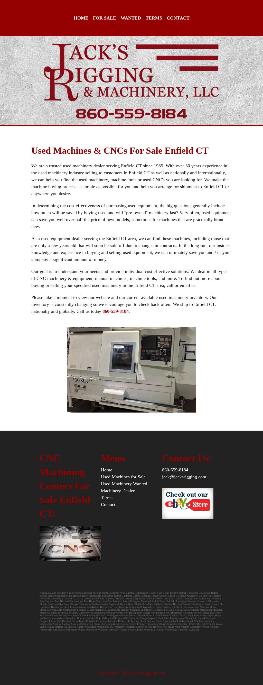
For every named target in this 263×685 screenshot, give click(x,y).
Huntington (57, 607)
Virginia (59, 626)
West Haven (168, 626)
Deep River (139, 598)
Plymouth (200, 618)
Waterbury (119, 626)
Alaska (52, 592)
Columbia (45, 598)
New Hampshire (174, 612)
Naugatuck (99, 612)
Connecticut (57, 598)
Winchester (91, 629)
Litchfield (177, 607)
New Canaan (143, 612)
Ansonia (96, 592)
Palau (166, 618)
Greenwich (114, 604)
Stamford (76, 624)
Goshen (96, 604)
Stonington (87, 624)
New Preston (88, 615)
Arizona (105, 592)
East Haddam (214, 598)
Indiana (82, 607)
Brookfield (95, 595)
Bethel (182, 592)
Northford (71, 618)
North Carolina (170, 615)
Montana (52, 612)
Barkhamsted (141, 592)
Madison (204, 607)
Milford (183, 609)
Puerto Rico (55, 621)
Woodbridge (170, 629)
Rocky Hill (124, 621)
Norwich (91, 618)
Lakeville (148, 607)
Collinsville (205, 595)
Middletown (172, 609)
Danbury (109, 598)
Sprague (57, 624)
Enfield (155, 601)
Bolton (214, 592)
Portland (210, 618)
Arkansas (114, 592)
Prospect (44, 621)
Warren (80, 626)
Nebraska (110, 612)
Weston (205, 626)
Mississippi (206, 609)
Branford (52, 595)
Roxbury (134, 621)
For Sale (104, 18)
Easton (126, 601)
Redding (66, 621)
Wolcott (160, 629)
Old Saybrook (131, 618)
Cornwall (68, 598)
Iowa (89, 607)
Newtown (123, 615)
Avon (122, 592)
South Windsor (195, 621)
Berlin (166, 592)
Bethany (174, 592)
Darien (129, 598)
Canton (136, 595)
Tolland (162, 624)
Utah (203, 624)
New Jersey (216, 612)
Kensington (106, 607)
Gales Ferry (63, 604)
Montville (63, 612)
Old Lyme (118, 618)
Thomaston (152, 624)
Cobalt (171, 595)
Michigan (135, 609)
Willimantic (59, 629)
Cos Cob (78, 598)
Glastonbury (85, 604)
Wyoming (194, 629)
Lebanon (157, 607)
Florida (43, 604)
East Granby (200, 598)
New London (46, 615)
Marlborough (69, 609)
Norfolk (141, 615)
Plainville (189, 618)
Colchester (181, 595)
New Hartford (190, 612)
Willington (71, 629)
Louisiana (188, 607)
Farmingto (181, 601)
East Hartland (76, 601)
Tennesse (123, 624)
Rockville (112, 621)
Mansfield (57, 609)
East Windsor (115, 601)
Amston (78, 592)
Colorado (216, 595)
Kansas (95, 607)
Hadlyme (158, 604)
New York (101, 615)
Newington (112, 615)
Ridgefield (91, 621)
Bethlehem (193, 592)
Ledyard (167, 607)
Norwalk (81, 618)
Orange (143, 618)
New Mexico (60, 615)
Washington (90, 626)
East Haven (90, 601)
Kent (115, 607)
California (127, 595)
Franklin (52, 604)
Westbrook (195, 626)
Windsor (113, 629)
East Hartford (62, 601)
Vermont (210, 624)
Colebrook (192, 595)
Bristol (85, 595)
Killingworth (135, 607)
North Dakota (186, 615)
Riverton (102, 621)
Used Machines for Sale (123, 476)
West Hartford (154, 626)
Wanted (131, 18)
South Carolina (164, 621)
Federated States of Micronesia (203, 601)
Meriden (125, 609)
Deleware (150, 598)
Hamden (168, 604)
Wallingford (70, 626)
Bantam (130, 592)
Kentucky (123, 607)
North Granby (200, 615)
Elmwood (146, 601)
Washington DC (105, 626)
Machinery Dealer (118, 490)
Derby (159, 598)
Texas (142, 624)
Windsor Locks (126, 629)
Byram (117, 595)
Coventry (88, 598)
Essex (163, 601)
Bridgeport (62, 595)
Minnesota (193, 609)
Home (81, 18)
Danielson (120, 598)
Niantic (133, 615)
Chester (154, 595)
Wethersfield (46, 629)
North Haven (214, 615)
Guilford (139, 604)
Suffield (114, 624)
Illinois (74, 607)
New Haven (203, 612)
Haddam (149, 604)
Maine (213, 607)
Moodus (73, 612)
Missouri (217, 609)
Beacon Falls (155, 592)
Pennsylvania (177, 618)
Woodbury (182, 629)
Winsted (139, 629)
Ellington (135, 601)
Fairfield (170, 601)
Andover (87, 592)
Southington (46, 624)
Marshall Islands (85, 609)
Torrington (172, 624)
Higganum (45, 607)
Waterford (130, 626)
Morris (81, 612)
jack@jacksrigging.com (184, 476)
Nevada (119, 612)
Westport (214, 626)
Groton (123, 604)
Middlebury (146, 609)
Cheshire (145, 595)
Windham (103, 629)
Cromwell (99, 598)
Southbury (209, 621)
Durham (189, 598)
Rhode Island (78, 621)
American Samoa (65, 592)
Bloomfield (205, 592)
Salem (143, 621)
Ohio (98, 618)
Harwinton (197, 604)
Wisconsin (149, 629)
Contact (178, 18)
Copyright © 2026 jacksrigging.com (131, 672)
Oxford (159, 618)
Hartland (186, 604)
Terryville (134, 624)
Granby (104, 604)
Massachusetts (112, 609)
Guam (131, 604)
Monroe (44, 612)
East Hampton (47, 601)
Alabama (44, 592)
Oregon (151, 618)
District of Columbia (173, 598)
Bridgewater (75, 595)
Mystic (89, 612)
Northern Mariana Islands (52, 618)
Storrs (97, 624)
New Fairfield (158, 612)
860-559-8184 (175, 469)
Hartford (177, 604)
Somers (151, 621)
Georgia (74, 604)
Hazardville (217, 604)
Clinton (163, 595)
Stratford (105, 624)
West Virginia (182, 626)
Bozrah (44, 595)
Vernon (219, 624)
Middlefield (159, 609)
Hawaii (207, 604)
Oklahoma (107, 618)
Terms (154, 18)
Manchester (45, 609)
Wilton (81, 629)
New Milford (74, 615)
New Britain (130, 612)
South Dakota (179, 621)
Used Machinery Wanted (124, 483)
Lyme (196, 607)
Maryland (100, 609)
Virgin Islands (47, 626)
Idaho (66, 607)
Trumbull (183, 624)
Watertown (141, 626)
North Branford (154, 615)
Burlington (107, 595)
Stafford (66, 624)
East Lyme (101, 601)
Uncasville (194, 624)
